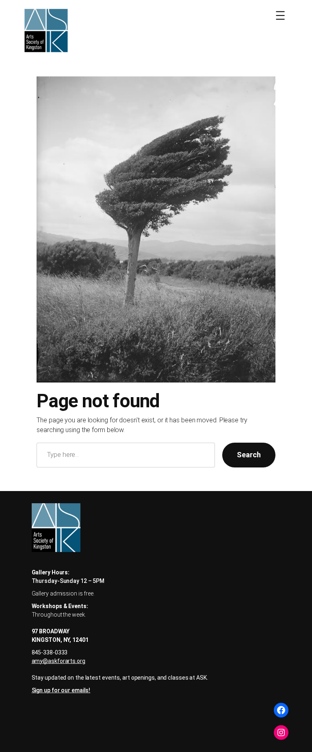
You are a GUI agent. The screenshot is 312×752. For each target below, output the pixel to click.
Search (248, 454)
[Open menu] (280, 15)
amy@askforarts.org (58, 661)
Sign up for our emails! (61, 690)
